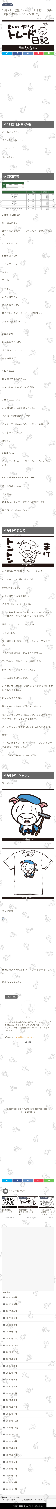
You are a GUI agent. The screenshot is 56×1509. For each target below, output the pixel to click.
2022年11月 (12, 1345)
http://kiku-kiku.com (23, 1037)
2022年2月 (11, 1407)
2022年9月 (11, 1359)
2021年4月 (11, 1475)
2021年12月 (12, 1420)
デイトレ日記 (7, 5)
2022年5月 (11, 1386)
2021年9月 (11, 1441)
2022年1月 (11, 1413)
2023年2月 (11, 1324)
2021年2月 (11, 1489)
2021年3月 (11, 1482)
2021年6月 (11, 1462)
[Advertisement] (28, 89)
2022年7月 (11, 1372)
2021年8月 (11, 1448)
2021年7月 (11, 1455)
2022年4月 (11, 1393)
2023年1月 (11, 1331)
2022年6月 (11, 1379)
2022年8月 (11, 1365)
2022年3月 (11, 1400)
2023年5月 (11, 1304)
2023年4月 (11, 1311)
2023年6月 (11, 1297)
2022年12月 (12, 1338)
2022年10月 (12, 1352)
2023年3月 (11, 1318)
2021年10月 (12, 1434)
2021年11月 (12, 1427)
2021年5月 (11, 1468)
